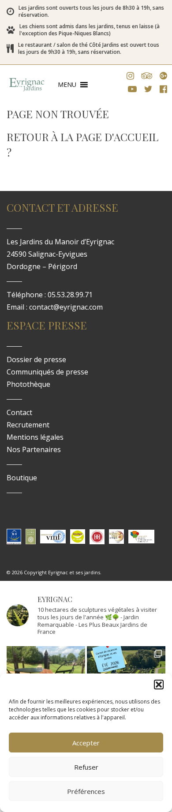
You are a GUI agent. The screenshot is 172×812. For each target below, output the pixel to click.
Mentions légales (35, 437)
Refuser (86, 767)
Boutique (22, 478)
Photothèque (28, 384)
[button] (158, 684)
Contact (19, 412)
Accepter (86, 742)
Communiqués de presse (47, 372)
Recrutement (28, 425)
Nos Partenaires (34, 449)
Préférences (86, 791)
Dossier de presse (36, 359)
